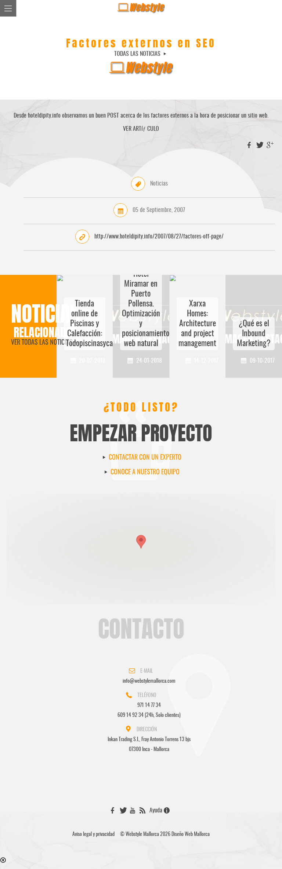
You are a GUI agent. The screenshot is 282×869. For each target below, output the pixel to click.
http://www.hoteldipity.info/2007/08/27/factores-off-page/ (159, 237)
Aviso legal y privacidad (93, 834)
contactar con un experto (144, 458)
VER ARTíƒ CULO (141, 129)
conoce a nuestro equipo (144, 472)
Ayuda (156, 811)
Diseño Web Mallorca (190, 834)
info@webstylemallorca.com (149, 681)
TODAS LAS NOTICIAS (138, 54)
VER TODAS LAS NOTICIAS (42, 342)
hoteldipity (39, 116)
